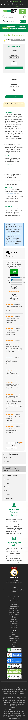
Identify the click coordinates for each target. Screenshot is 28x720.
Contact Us (24, 4)
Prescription (14, 619)
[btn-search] (23, 17)
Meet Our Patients (14, 636)
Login (11, 6)
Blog (14, 646)
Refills (15, 4)
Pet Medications (14, 623)
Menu (22, 10)
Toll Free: (14, 1)
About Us (14, 634)
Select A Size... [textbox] (13, 57)
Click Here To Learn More (12, 106)
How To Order (14, 640)
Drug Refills (14, 625)
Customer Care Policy (14, 597)
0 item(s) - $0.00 (9, 21)
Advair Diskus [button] (9, 498)
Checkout (22, 21)
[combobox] (14, 57)
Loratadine (7, 168)
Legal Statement (14, 598)
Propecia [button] (8, 490)
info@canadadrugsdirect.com (14, 582)
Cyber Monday (14, 604)
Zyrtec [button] (7, 461)
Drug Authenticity (14, 610)
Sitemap (14, 602)
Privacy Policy (14, 600)
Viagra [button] (7, 483)
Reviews (14, 642)
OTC (21, 193)
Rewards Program (14, 614)
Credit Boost (14, 627)
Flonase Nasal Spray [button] (11, 458)
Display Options (14, 446)
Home (14, 632)
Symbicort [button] (8, 487)
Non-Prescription (14, 621)
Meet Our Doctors (14, 638)
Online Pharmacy (14, 606)
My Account (6, 4)
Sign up (17, 6)
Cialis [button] (7, 479)
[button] (14, 41)
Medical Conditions (14, 608)
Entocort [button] (8, 494)
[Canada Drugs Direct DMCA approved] (14, 671)
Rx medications (11, 193)
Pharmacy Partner (14, 612)
